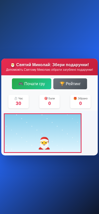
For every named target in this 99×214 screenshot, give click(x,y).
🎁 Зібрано (80, 98)
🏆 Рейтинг (70, 84)
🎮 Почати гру (31, 84)
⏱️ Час (18, 98)
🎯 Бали (49, 98)
